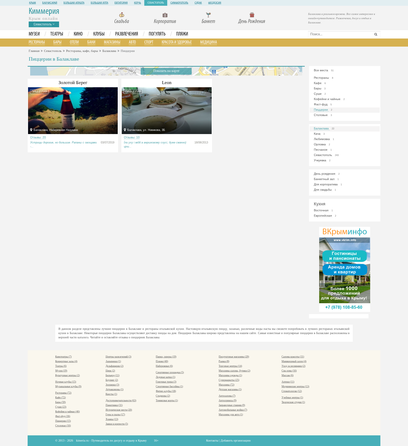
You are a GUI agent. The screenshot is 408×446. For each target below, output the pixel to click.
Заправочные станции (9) (232, 405)
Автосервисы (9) (228, 400)
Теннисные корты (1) (167, 400)
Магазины (112, 42)
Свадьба (121, 21)
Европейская (323, 215)
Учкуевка (320, 160)
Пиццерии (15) (63, 420)
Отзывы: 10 (132, 137)
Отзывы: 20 (38, 137)
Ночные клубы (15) (65, 381)
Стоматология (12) (292, 391)
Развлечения (126, 34)
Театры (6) (61, 366)
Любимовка (322, 139)
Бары (57, 42)
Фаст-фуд (321, 104)
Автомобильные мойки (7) (233, 409)
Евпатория (121, 3)
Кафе (318, 83)
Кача (317, 133)
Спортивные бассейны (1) (169, 386)
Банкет (208, 21)
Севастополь (155, 3)
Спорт (148, 42)
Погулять (157, 34)
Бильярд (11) (112, 375)
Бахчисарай (49, 3)
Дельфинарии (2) (114, 366)
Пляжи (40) (162, 361)
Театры (56, 34)
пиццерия (39, 91)
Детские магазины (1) (230, 389)
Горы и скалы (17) (115, 414)
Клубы (99, 34)
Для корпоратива (326, 184)
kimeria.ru (82, 440)
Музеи (34, 34)
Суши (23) (60, 406)
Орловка (320, 144)
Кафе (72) (60, 397)
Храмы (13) (112, 419)
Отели (74, 42)
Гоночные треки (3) (166, 381)
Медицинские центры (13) (295, 386)
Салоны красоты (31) (293, 356)
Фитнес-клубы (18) (166, 391)
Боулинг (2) (112, 380)
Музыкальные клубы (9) (68, 386)
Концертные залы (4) (66, 361)
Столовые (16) (63, 425)
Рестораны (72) (63, 392)
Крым (32, 3)
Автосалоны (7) (227, 395)
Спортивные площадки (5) (170, 372)
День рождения (325, 173)
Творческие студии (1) (293, 402)
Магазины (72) (226, 384)
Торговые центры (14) (230, 366)
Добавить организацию (236, 440)
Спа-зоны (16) (289, 370)
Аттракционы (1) (114, 389)
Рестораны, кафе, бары (82, 51)
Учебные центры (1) (292, 397)
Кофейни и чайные (327, 99)
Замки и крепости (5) (117, 423)
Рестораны (37, 42)
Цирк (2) (110, 370)
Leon (166, 82)
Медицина (208, 42)
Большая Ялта (99, 3)
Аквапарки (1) (113, 361)
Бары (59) (60, 402)
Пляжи (182, 34)
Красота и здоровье (177, 42)
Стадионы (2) (163, 395)
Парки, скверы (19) (166, 356)
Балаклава (109, 51)
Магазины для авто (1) (231, 414)
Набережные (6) (164, 366)
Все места (321, 70)
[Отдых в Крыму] (344, 269)
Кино (78, 34)
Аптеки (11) (288, 381)
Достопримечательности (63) (121, 400)
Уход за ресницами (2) (293, 366)
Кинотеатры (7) (63, 356)
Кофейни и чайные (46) (67, 411)
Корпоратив (165, 21)
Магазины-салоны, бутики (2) (234, 370)
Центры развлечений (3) (118, 356)
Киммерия (44, 11)
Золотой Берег (72, 82)
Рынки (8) (224, 361)
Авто (132, 42)
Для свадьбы (323, 189)
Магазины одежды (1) (230, 375)
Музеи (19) (61, 370)
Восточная (321, 210)
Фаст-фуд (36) (62, 416)
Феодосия (214, 3)
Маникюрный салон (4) (294, 361)
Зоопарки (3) (112, 384)
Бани (91, 42)
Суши (318, 93)
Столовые (321, 115)
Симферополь (179, 3)
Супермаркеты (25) (229, 380)
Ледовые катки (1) (165, 377)
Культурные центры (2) (67, 375)
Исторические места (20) (119, 409)
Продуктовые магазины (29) (234, 356)
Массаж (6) (287, 375)
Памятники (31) (114, 405)
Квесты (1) (111, 394)
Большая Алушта (74, 3)
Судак (198, 3)
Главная (34, 51)
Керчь (137, 3)
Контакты (212, 440)
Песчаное (321, 149)
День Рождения (251, 21)
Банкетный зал (324, 179)
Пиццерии (321, 109)
